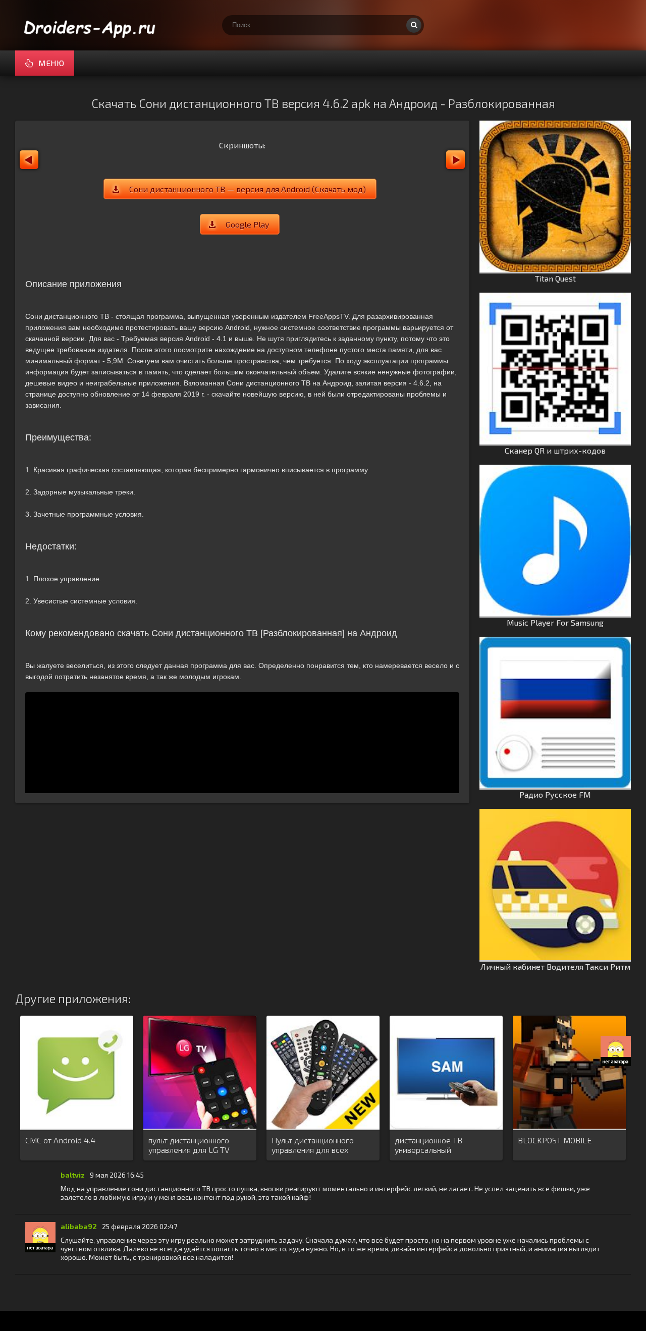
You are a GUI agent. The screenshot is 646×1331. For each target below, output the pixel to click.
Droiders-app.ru (91, 25)
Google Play (247, 224)
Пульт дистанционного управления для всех (313, 1144)
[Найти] (413, 25)
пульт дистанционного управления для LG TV (189, 1144)
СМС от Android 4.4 (60, 1140)
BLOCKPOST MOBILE (554, 1140)
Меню (51, 63)
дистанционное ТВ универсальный (428, 1144)
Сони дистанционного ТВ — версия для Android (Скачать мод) (247, 189)
